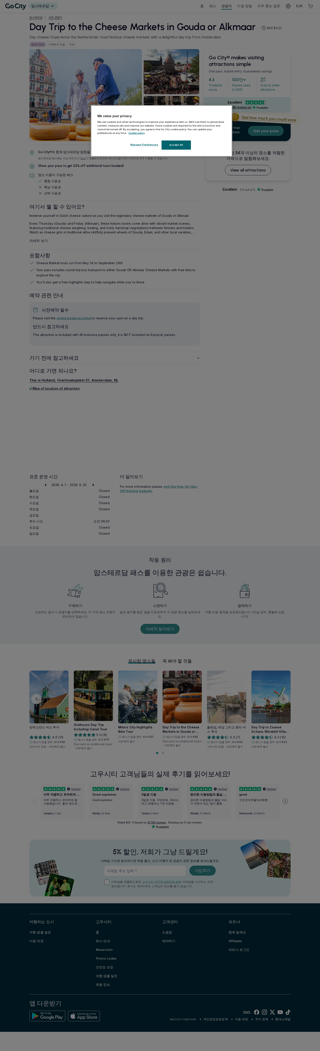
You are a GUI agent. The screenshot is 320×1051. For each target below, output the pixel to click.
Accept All (176, 145)
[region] (161, 131)
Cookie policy (136, 133)
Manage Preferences (144, 144)
